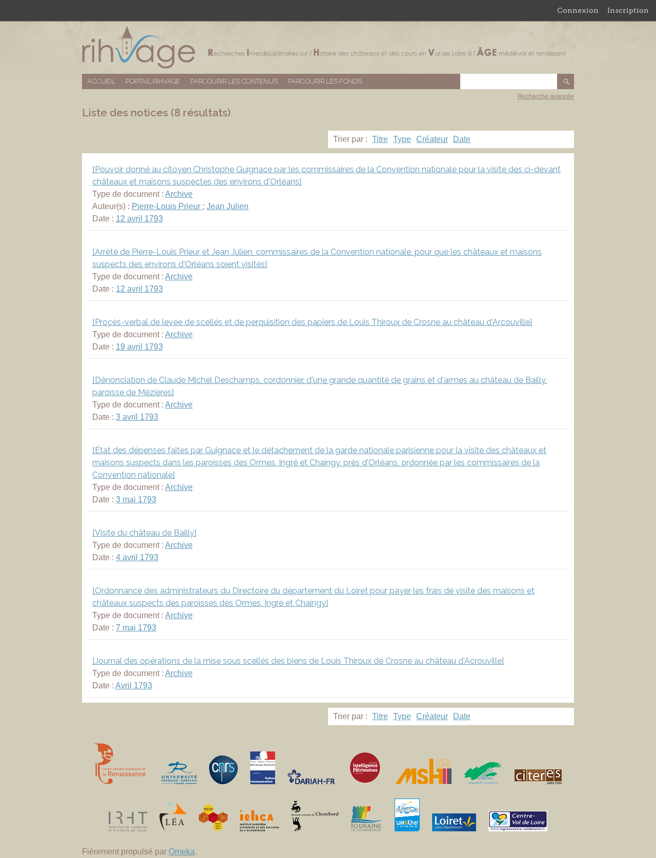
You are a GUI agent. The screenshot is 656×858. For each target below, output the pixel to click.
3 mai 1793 (136, 499)
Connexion (578, 10)
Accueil (101, 81)
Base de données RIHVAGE (328, 47)
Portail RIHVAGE (153, 81)
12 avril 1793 (139, 218)
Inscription (628, 10)
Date (461, 139)
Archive (179, 194)
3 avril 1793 (137, 417)
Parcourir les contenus (234, 81)
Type (402, 139)
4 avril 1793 (137, 557)
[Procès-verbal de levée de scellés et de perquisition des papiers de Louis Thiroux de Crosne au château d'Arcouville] (312, 322)
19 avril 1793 (139, 346)
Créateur (432, 139)
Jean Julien (228, 206)
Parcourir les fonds (325, 81)
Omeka (182, 851)
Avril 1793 (133, 685)
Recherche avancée (546, 96)
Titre (380, 139)
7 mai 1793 (136, 627)
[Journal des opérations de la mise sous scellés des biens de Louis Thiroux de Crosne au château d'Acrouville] (298, 661)
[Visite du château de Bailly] (144, 533)
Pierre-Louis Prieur (167, 206)
